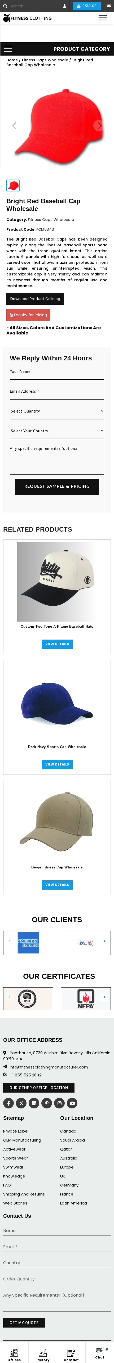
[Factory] (43, 1352)
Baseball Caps (52, 239)
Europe (67, 1167)
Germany (69, 1185)
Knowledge (14, 1176)
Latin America (73, 1203)
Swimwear (13, 1167)
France (66, 1194)
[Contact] (71, 1352)
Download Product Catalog (35, 298)
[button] (104, 941)
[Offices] (14, 1352)
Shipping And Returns (24, 1194)
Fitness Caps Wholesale (45, 60)
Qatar (66, 1149)
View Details (57, 644)
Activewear (14, 1149)
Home (12, 60)
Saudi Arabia (72, 1140)
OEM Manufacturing (22, 1140)
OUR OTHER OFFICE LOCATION (39, 1088)
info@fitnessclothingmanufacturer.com (49, 1067)
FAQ (7, 1185)
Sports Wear (15, 1158)
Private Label (15, 1131)
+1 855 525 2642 (25, 1075)
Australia (68, 1158)
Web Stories (15, 1203)
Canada (68, 1131)
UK (62, 1176)
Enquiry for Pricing (30, 315)
